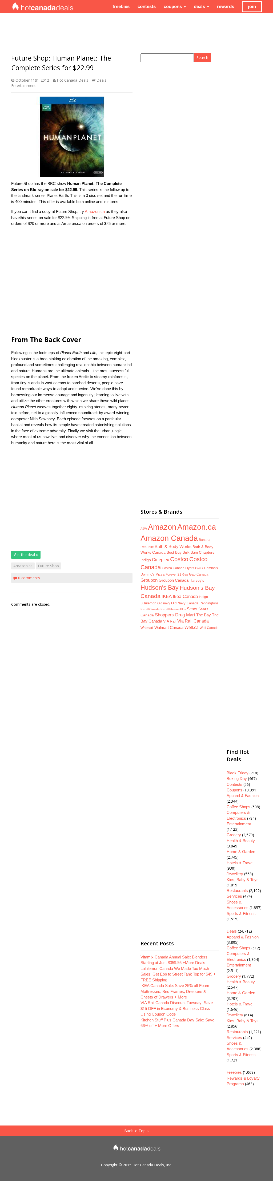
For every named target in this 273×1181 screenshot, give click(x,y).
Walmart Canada (168, 627)
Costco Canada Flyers (178, 568)
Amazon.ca (95, 211)
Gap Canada (198, 574)
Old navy (163, 603)
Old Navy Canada (184, 603)
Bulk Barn (190, 552)
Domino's (211, 568)
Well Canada (209, 628)
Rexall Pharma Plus (173, 609)
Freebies (234, 1072)
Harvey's (197, 580)
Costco (179, 559)
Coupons (234, 790)
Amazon (162, 526)
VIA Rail (169, 621)
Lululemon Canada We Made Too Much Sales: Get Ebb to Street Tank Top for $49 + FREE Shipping (178, 974)
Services (234, 896)
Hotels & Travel (240, 863)
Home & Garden (241, 851)
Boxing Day (237, 778)
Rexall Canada (149, 609)
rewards (225, 6)
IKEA (167, 596)
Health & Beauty (241, 840)
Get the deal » (26, 554)
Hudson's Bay (159, 587)
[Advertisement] (72, 280)
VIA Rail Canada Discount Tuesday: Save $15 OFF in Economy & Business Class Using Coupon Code (176, 1008)
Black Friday (237, 773)
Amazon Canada (169, 538)
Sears (192, 609)
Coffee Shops (238, 806)
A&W (143, 528)
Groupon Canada (173, 580)
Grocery (234, 835)
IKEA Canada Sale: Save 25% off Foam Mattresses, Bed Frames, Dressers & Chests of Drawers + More (174, 991)
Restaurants (237, 890)
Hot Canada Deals (72, 80)
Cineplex (160, 559)
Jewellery (235, 873)
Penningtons (209, 603)
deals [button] (200, 6)
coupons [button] (173, 6)
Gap (185, 574)
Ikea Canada (185, 596)
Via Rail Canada (193, 621)
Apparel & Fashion (243, 795)
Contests (234, 784)
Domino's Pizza (152, 574)
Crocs (199, 568)
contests (147, 6)
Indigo (203, 597)
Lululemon (148, 603)
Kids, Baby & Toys (243, 879)
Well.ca (191, 627)
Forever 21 (173, 574)
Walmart (146, 628)
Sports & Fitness (241, 913)
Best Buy (174, 552)
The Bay (203, 615)
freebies (121, 6)
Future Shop (48, 565)
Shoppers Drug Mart (175, 614)
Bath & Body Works (173, 546)
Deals (101, 80)
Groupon (149, 580)
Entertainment (23, 85)
